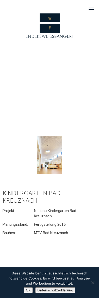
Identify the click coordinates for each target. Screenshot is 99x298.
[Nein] (92, 282)
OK (28, 290)
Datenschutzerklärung (55, 290)
